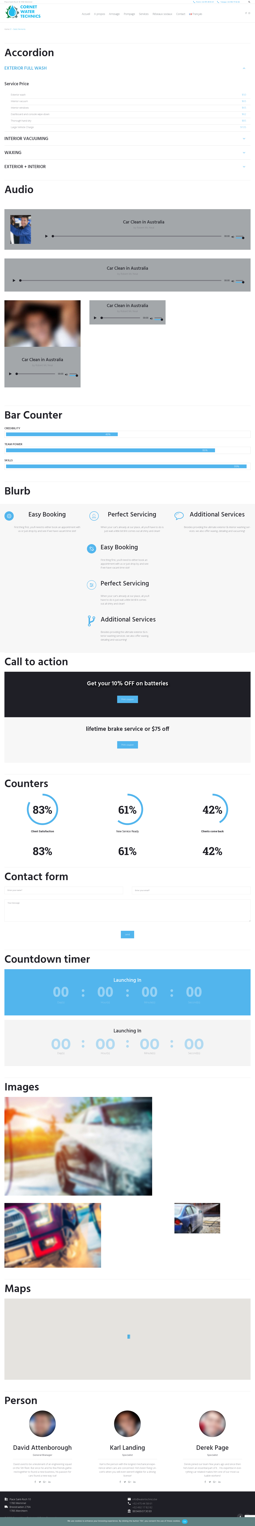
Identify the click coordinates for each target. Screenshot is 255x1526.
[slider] (239, 236)
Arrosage (114, 14)
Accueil (86, 14)
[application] (144, 237)
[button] (129, 1337)
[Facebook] (246, 13)
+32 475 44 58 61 (142, 1503)
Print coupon (127, 699)
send (127, 934)
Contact (180, 14)
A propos (99, 14)
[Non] (251, 1521)
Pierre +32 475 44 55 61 (205, 2)
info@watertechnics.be (145, 1499)
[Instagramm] (249, 13)
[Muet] (232, 236)
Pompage (129, 14)
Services (144, 14)
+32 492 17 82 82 (233, 2)
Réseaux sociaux (162, 14)
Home (6, 29)
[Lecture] (46, 236)
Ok (184, 1521)
